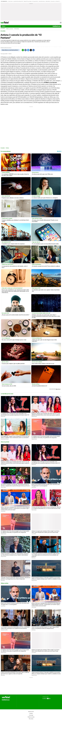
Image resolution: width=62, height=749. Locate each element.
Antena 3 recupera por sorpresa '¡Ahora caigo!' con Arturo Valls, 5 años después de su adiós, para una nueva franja (45, 531)
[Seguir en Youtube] (48, 698)
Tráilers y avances (9, 28)
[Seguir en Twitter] (43, 698)
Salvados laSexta (48, 1)
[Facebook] (25, 50)
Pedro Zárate (3, 487)
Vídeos (3, 26)
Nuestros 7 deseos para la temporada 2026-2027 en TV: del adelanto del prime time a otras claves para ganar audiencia (46, 414)
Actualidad (3, 28)
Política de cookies (31, 716)
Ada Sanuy (33, 557)
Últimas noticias (4, 583)
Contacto (31, 713)
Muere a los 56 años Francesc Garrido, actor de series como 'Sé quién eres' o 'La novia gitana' (46, 485)
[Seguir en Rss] (49, 698)
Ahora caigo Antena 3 (35, 1)
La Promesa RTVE (57, 1)
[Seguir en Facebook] (44, 698)
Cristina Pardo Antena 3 (42, 1)
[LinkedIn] (33, 50)
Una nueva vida (53, 1)
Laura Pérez (34, 487)
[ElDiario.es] (56, 26)
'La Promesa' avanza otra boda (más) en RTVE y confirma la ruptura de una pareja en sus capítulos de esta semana (15, 627)
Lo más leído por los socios (7, 393)
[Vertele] (6, 697)
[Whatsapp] (23, 50)
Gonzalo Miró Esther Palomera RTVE (18, 1)
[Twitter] (31, 50)
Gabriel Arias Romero (5, 439)
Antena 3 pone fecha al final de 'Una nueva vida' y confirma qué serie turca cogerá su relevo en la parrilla (15, 673)
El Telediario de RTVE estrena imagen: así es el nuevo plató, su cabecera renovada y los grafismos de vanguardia (46, 436)
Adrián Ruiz (3, 416)
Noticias (7, 147)
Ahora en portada (5, 441)
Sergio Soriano (34, 416)
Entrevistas (16, 28)
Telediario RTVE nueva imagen (28, 1)
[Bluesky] (28, 50)
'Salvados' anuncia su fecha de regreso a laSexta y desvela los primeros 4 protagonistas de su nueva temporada (15, 578)
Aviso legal (31, 715)
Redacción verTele (4, 629)
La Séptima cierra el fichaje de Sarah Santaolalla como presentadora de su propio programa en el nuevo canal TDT (15, 414)
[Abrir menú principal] (60, 22)
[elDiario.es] (6, 699)
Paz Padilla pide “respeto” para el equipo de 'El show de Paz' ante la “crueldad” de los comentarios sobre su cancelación (15, 436)
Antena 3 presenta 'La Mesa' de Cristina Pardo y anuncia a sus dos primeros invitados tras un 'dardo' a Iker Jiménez (15, 554)
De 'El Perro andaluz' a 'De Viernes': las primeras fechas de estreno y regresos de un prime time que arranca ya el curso (15, 485)
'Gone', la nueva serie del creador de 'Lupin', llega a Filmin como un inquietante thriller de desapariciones (45, 627)
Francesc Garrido (10, 1)
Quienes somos (31, 711)
